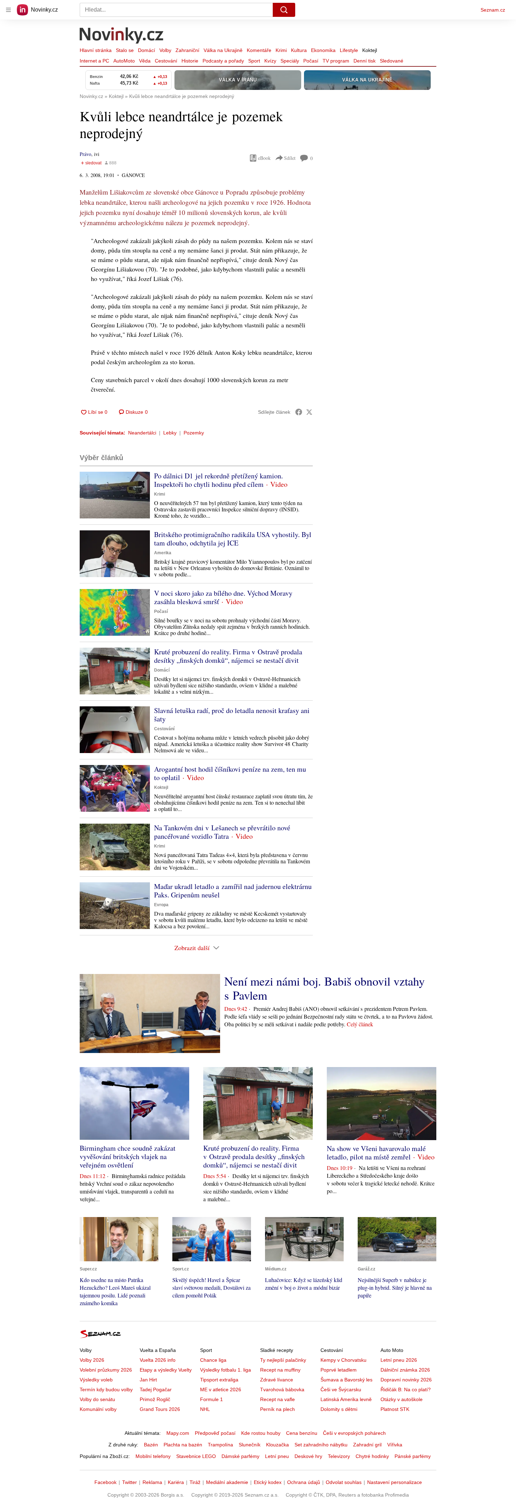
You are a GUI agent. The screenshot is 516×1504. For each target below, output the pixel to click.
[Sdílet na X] (309, 412)
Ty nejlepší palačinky (283, 1360)
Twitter (129, 1482)
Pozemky (194, 433)
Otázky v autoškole (402, 1399)
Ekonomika (323, 50)
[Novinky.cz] (122, 36)
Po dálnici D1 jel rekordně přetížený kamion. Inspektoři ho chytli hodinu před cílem (218, 480)
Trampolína (220, 1444)
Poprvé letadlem (338, 1370)
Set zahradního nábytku (321, 1444)
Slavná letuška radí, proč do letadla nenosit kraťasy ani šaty (232, 715)
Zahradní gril (367, 1444)
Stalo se (125, 50)
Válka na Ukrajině (223, 50)
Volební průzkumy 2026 (106, 1370)
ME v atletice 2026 (220, 1389)
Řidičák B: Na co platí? (406, 1389)
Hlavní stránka (96, 50)
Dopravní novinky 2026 (406, 1379)
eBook (264, 158)
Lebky (170, 433)
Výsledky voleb (96, 1379)
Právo (85, 154)
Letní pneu (277, 1456)
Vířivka (394, 1444)
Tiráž (195, 1482)
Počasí (310, 61)
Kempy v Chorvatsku (343, 1360)
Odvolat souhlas (344, 1482)
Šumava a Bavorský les (346, 1379)
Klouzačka (277, 1444)
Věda (145, 61)
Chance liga (213, 1360)
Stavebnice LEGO (196, 1456)
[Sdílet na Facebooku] (298, 412)
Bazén (151, 1444)
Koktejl (369, 50)
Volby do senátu (97, 1399)
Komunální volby (98, 1409)
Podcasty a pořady (223, 61)
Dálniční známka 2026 (405, 1370)
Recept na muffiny (280, 1370)
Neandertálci (142, 433)
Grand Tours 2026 (160, 1409)
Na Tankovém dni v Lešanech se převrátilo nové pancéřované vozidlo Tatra (222, 832)
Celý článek (360, 1024)
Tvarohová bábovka (282, 1389)
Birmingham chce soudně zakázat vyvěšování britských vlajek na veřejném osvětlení (128, 1156)
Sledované (391, 61)
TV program (336, 61)
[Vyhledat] (284, 10)
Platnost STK (395, 1409)
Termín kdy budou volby (106, 1389)
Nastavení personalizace (394, 1482)
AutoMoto (124, 61)
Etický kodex (268, 1482)
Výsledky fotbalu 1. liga (225, 1370)
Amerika (162, 552)
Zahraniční (187, 50)
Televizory (339, 1456)
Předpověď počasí (215, 1433)
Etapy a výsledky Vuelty (166, 1370)
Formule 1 (211, 1399)
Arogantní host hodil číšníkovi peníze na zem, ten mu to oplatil (230, 773)
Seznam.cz (493, 10)
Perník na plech (277, 1409)
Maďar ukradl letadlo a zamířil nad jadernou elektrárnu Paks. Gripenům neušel (233, 891)
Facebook (105, 1482)
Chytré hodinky (372, 1456)
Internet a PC (94, 61)
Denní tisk (364, 61)
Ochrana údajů (303, 1482)
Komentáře (259, 50)
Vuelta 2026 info (158, 1360)
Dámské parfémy (240, 1456)
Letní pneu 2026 (399, 1360)
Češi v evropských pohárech (354, 1433)
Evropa (161, 904)
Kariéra (176, 1482)
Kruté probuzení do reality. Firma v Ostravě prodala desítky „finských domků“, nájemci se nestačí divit (228, 656)
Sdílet (290, 158)
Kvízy (270, 61)
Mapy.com (177, 1433)
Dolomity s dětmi (338, 1409)
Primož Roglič (155, 1399)
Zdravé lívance (276, 1379)
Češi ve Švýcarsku (340, 1389)
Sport (254, 61)
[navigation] (8, 9)
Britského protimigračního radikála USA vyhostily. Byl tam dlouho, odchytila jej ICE (232, 539)
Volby (165, 50)
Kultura (299, 50)
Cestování (166, 61)
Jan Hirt (148, 1379)
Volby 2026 (92, 1360)
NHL (205, 1409)
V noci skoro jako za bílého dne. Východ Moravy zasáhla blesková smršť (223, 597)
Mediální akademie (227, 1482)
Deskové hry (308, 1456)
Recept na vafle (277, 1399)
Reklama (152, 1482)
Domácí (146, 50)
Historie (189, 61)
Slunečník (249, 1444)
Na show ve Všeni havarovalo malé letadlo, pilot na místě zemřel (376, 1153)
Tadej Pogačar (156, 1389)
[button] (115, 495)
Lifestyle (349, 50)
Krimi (281, 50)
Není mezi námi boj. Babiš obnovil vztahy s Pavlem (324, 988)
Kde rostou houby (260, 1433)
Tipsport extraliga (219, 1379)
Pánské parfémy (413, 1456)
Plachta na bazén (183, 1444)
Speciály (289, 61)
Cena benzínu (301, 1433)
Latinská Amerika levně (346, 1399)
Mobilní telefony (153, 1456)
